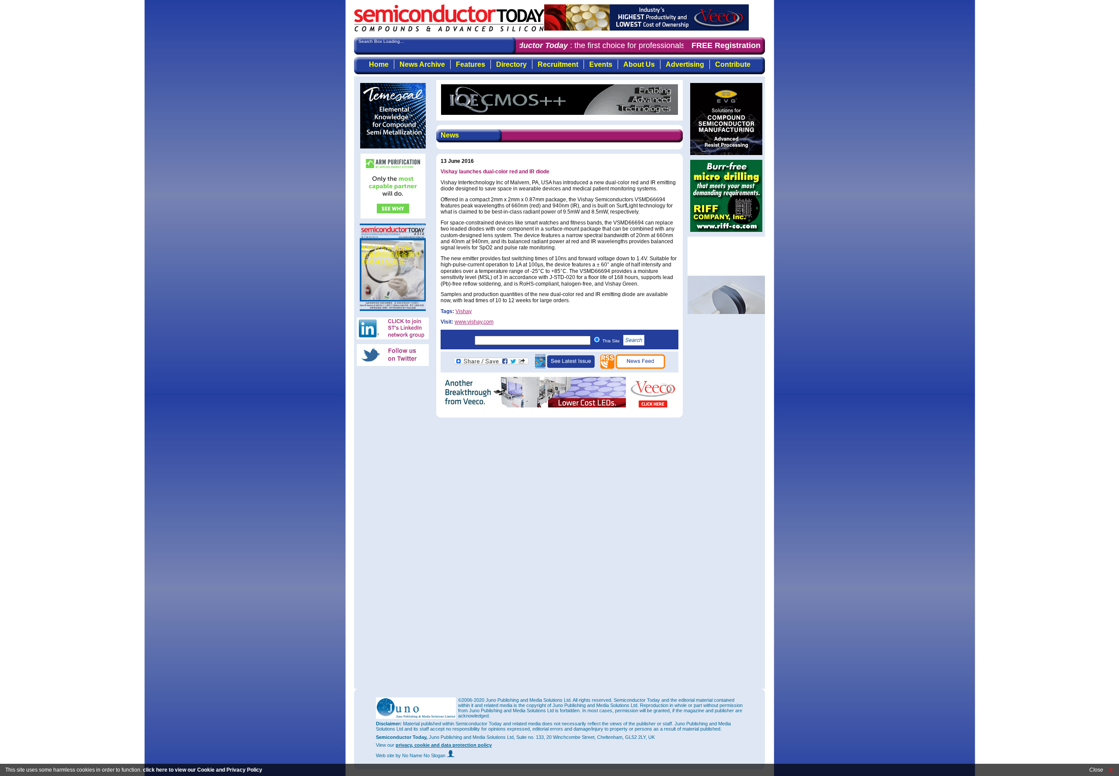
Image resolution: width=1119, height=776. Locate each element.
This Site (611, 340)
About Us (639, 64)
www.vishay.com (474, 322)
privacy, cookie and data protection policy (444, 745)
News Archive (422, 64)
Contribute (733, 64)
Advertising (685, 64)
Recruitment (558, 64)
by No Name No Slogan (421, 755)
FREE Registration (726, 45)
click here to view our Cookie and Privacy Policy (202, 770)
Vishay (463, 311)
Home (379, 64)
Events (600, 64)
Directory (511, 64)
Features (470, 64)
